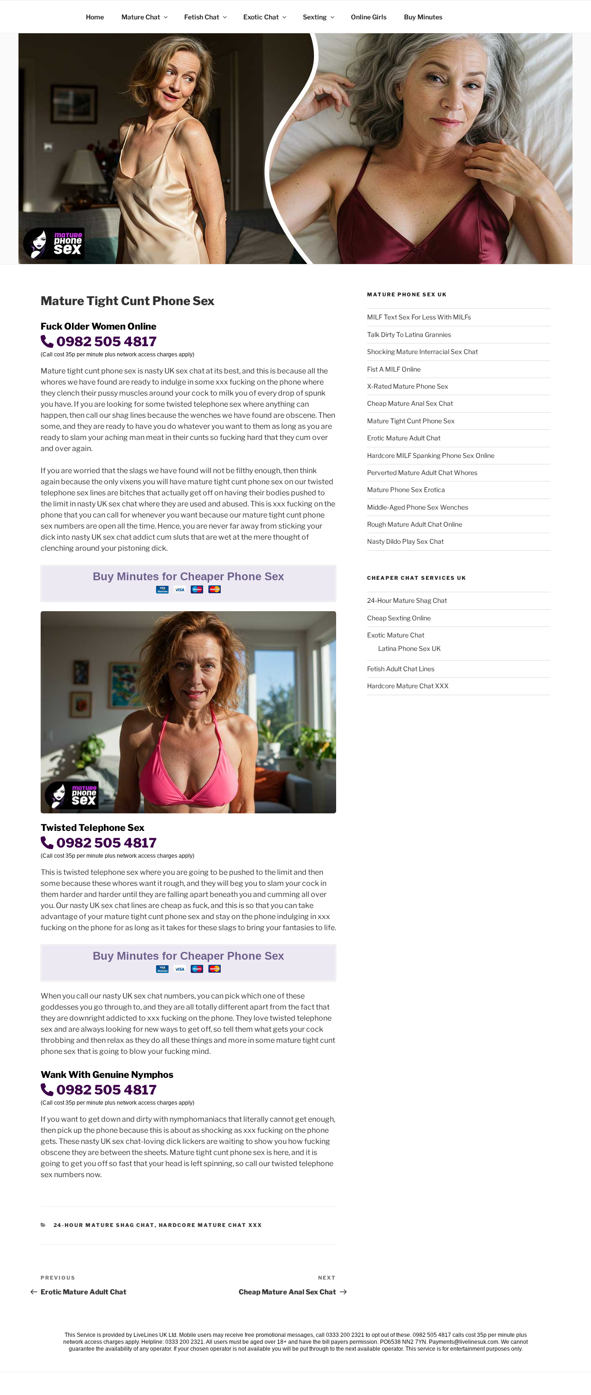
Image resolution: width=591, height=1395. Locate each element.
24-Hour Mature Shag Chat (104, 1225)
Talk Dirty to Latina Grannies (409, 334)
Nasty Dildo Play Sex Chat (405, 541)
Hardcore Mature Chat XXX (211, 1225)
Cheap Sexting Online (399, 618)
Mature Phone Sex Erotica (406, 489)
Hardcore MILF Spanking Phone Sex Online (431, 455)
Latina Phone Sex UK (409, 648)
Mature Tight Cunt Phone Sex (411, 421)
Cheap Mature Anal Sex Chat (410, 403)
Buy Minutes (423, 17)
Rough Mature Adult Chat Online (414, 524)
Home (95, 17)
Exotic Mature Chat (395, 635)
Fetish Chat (201, 17)
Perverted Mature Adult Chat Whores (422, 472)
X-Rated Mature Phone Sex (407, 386)
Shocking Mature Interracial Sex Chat (422, 351)
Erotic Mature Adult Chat (403, 438)
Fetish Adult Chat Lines (400, 669)
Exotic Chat (261, 17)
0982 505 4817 (105, 341)
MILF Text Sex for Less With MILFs (419, 317)
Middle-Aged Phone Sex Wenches (417, 507)
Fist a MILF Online (394, 369)
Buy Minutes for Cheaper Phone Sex (188, 576)
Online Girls (368, 17)
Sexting (315, 17)
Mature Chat (140, 17)
